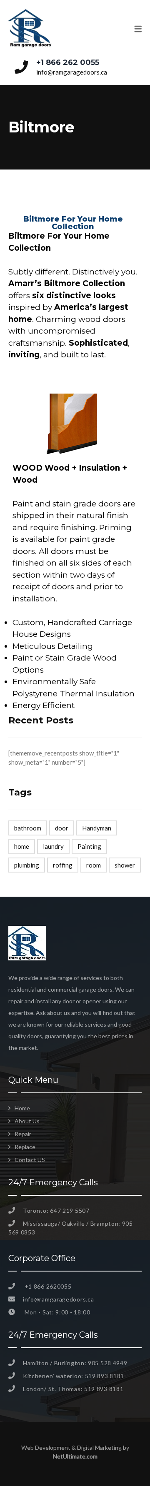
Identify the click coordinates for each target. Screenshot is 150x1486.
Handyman (96, 828)
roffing (62, 865)
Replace (25, 1146)
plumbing (26, 865)
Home (22, 1108)
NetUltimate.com (75, 1456)
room (93, 865)
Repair (23, 1133)
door (61, 828)
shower (125, 865)
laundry (53, 846)
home (21, 846)
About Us (27, 1120)
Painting (89, 846)
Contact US (30, 1159)
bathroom (27, 828)
